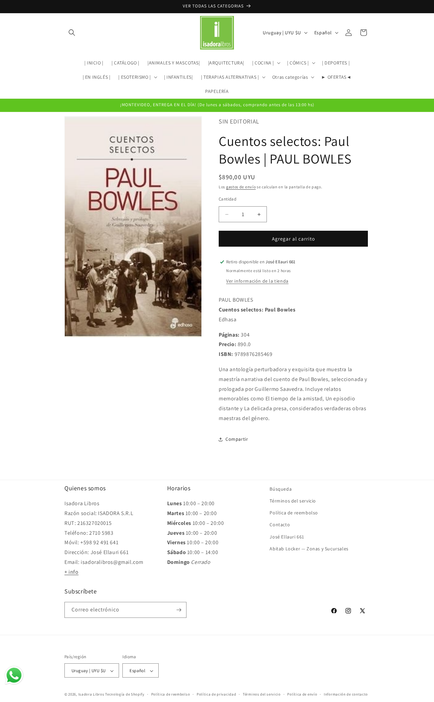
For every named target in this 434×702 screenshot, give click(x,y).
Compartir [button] (236, 439)
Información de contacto (346, 694)
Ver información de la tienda (257, 281)
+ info (71, 571)
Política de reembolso (294, 513)
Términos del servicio (293, 501)
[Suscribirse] (178, 610)
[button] (71, 32)
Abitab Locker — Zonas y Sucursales (309, 549)
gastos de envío (241, 186)
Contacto (280, 525)
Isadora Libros (91, 694)
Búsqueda (281, 489)
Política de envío (302, 694)
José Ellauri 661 (287, 537)
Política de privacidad (216, 694)
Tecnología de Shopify (124, 694)
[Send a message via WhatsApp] (14, 675)
